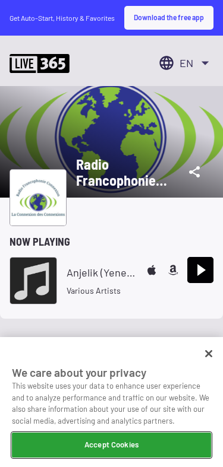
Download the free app (169, 17)
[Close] (209, 354)
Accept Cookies (111, 444)
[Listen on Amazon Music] (173, 270)
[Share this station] (194, 172)
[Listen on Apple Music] (152, 270)
